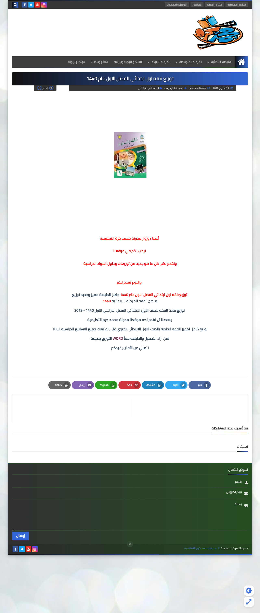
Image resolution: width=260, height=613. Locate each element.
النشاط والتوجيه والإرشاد (128, 62)
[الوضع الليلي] (249, 591)
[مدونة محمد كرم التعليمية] (218, 32)
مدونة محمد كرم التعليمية (200, 548)
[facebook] (24, 5)
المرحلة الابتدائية (221, 62)
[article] (73, 408)
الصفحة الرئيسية (174, 88)
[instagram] (44, 5)
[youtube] (37, 5)
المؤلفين (197, 4)
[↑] (130, 544)
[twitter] (31, 5)
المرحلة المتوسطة (190, 62)
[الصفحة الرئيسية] (241, 62)
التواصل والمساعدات (177, 4)
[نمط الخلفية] (249, 602)
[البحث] (15, 5)
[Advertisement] (130, 583)
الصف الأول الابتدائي (148, 88)
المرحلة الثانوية (161, 62)
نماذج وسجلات (99, 62)
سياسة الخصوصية (237, 4)
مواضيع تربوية (76, 62)
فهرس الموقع (214, 4)
